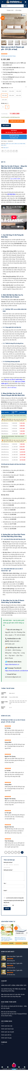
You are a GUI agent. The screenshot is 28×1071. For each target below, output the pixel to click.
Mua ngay (6, 125)
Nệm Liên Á (3, 145)
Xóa (26, 86)
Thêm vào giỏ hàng (16, 121)
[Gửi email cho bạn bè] (11, 151)
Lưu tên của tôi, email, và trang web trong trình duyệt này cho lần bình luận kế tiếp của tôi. (14, 900)
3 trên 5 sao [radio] (11, 865)
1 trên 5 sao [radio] (4, 865)
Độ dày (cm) (4, 103)
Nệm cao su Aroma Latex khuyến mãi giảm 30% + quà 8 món (6, 939)
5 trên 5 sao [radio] (6, 868)
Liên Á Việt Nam (11, 387)
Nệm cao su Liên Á (10, 143)
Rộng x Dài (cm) (4, 87)
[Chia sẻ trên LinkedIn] (16, 151)
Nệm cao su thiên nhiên (20, 143)
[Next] (24, 26)
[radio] (4, 91)
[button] (2, 2)
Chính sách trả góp (6, 1038)
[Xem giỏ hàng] (25, 2)
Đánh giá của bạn (8, 862)
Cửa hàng (18, 10)
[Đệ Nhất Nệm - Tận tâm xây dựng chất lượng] (14, 2)
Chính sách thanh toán (7, 1029)
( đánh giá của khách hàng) (8, 56)
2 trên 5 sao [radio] (6, 865)
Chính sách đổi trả (6, 1035)
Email (5, 890)
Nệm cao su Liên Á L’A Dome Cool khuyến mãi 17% (20, 939)
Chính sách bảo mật (6, 1026)
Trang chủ (10, 10)
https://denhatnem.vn (12, 664)
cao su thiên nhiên (15, 178)
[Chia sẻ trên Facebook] (5, 151)
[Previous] (3, 26)
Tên (5, 883)
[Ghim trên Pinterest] (14, 151)
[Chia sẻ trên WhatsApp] (2, 151)
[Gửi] (25, 5)
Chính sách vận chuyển (7, 1032)
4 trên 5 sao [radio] (16, 865)
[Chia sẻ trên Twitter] (8, 151)
